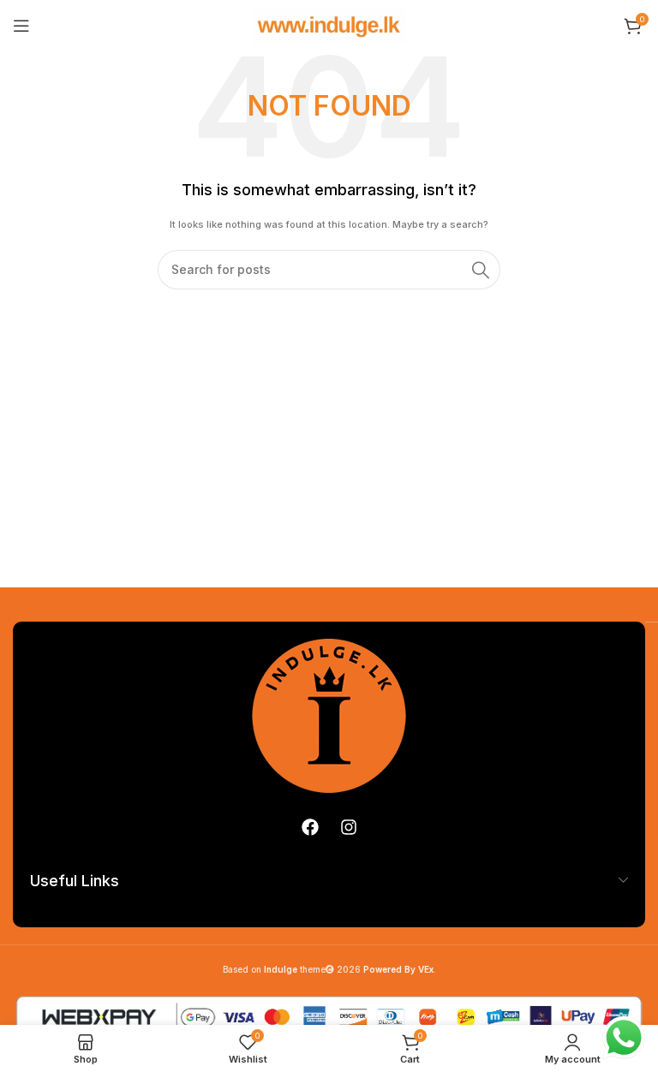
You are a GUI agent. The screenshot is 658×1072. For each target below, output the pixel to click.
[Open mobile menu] (21, 26)
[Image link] (329, 715)
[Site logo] (329, 25)
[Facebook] (310, 827)
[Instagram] (349, 827)
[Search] (480, 269)
